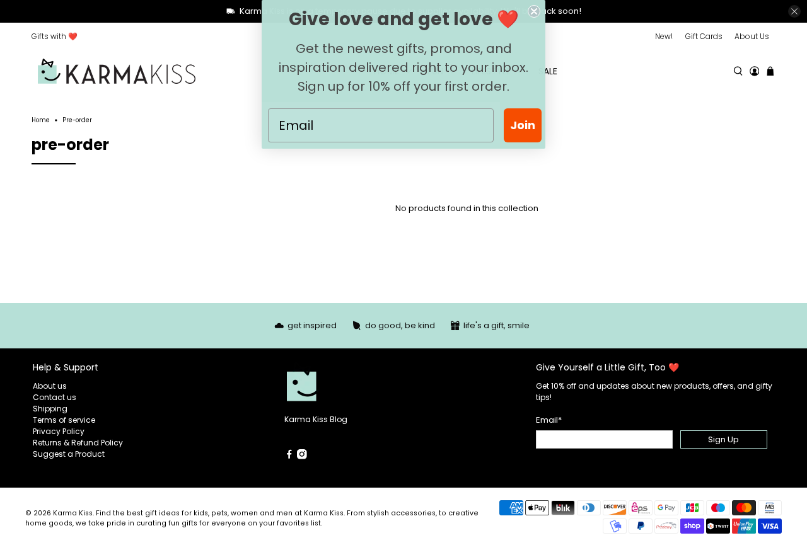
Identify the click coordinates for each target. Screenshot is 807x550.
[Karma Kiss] (116, 71)
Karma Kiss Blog (315, 419)
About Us (751, 36)
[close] (794, 11)
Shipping (50, 408)
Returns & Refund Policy (78, 442)
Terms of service (64, 420)
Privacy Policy (58, 431)
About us (50, 386)
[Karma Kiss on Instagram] (302, 456)
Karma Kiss (73, 513)
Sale (547, 71)
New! (664, 36)
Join (522, 125)
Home (41, 120)
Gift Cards (704, 36)
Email (549, 420)
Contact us (54, 397)
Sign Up (723, 439)
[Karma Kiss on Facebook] (289, 456)
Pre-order (77, 120)
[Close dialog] (534, 11)
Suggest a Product (69, 454)
